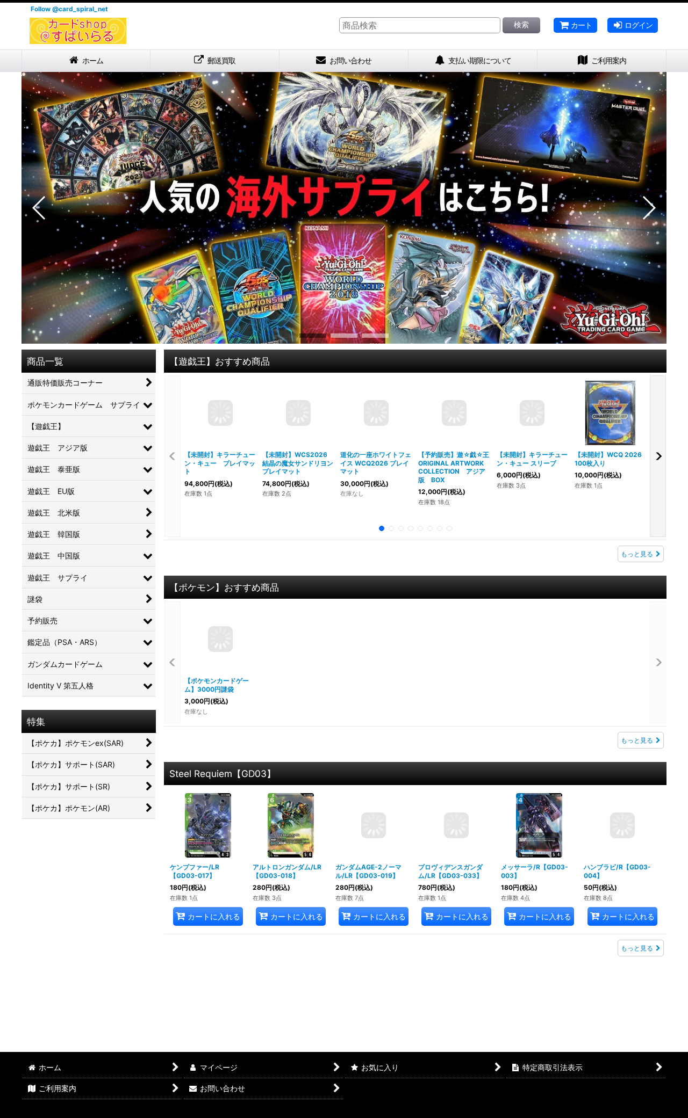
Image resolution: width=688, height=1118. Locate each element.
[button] (39, 213)
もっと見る (637, 559)
